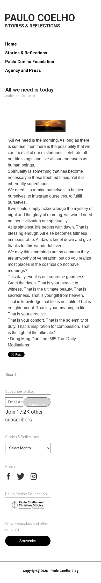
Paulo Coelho (40, 18)
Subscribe (36, 405)
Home (11, 44)
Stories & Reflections (26, 52)
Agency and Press (23, 70)
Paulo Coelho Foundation (29, 61)
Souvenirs (27, 541)
